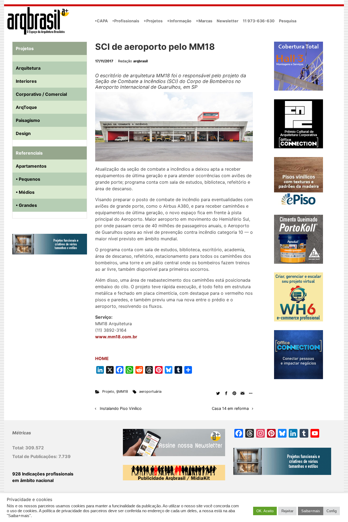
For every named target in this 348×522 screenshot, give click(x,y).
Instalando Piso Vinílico (121, 408)
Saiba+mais (310, 511)
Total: (18, 447)
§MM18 (122, 391)
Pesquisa (287, 21)
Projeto (108, 391)
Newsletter (227, 21)
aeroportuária (150, 391)
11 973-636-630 (259, 21)
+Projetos (153, 21)
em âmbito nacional (33, 480)
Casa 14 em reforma (230, 408)
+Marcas (204, 21)
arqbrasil (140, 61)
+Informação (179, 21)
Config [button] (332, 511)
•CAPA (101, 21)
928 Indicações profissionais (42, 474)
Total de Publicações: (35, 456)
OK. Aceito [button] (265, 511)
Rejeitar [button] (287, 511)
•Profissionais (125, 21)
